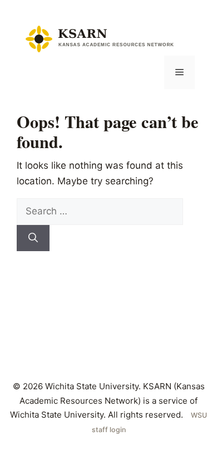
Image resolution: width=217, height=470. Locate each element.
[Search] (33, 238)
